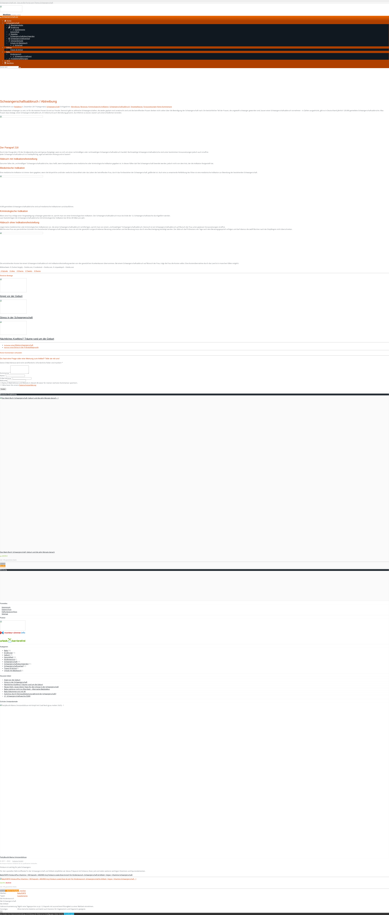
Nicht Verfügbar (12, 891)
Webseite (3, 380)
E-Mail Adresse (6, 378)
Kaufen (2, 566)
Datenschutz (6, 609)
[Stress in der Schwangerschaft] (13, 313)
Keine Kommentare (164, 107)
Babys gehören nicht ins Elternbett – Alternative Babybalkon (27, 689)
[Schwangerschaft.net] (11, 11)
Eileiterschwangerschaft (18, 345)
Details (2, 564)
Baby (6, 650)
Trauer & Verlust (10, 668)
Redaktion (18, 107)
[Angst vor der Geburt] (13, 291)
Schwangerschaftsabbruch (120, 107)
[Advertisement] (194, 83)
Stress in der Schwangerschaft (16, 317)
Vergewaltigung (137, 107)
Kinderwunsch (9, 659)
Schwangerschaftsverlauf (13, 666)
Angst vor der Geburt (11, 296)
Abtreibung (75, 107)
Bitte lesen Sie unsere (19, 385)
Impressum (6, 607)
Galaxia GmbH (17, 861)
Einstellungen (69, 914)
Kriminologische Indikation (98, 107)
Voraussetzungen (150, 107)
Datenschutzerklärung (27, 385)
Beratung (84, 107)
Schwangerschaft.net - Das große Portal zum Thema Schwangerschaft (26, 3)
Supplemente (22, 896)
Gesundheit (8, 657)
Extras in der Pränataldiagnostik (21, 347)
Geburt (7, 655)
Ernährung (8, 653)
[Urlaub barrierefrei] (12, 643)
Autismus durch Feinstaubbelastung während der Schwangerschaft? (30, 694)
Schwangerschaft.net (10, 17)
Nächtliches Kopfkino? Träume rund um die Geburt (27, 338)
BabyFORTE (21, 893)
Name (3, 376)
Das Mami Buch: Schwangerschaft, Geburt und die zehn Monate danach (27, 552)
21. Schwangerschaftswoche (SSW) (17, 696)
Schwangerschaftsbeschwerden (16, 664)
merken (23, 891)
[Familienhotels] (12, 630)
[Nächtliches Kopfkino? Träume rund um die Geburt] (13, 334)
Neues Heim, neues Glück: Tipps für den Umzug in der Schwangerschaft (31, 687)
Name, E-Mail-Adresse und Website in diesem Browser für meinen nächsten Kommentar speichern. (40, 383)
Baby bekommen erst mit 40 (15, 691)
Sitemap (5, 614)
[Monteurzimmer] (12, 634)
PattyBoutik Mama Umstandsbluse (13, 857)
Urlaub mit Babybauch (12, 670)
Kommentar (5, 373)
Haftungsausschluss (9, 612)
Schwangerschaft (53, 107)
